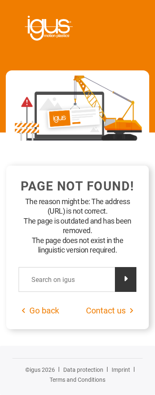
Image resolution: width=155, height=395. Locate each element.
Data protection (83, 370)
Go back (44, 311)
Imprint (121, 370)
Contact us (106, 311)
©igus (40, 370)
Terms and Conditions (77, 380)
